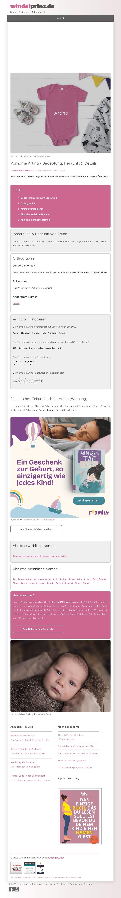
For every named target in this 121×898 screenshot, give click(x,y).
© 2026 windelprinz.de (20, 884)
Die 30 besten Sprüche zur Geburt (75, 767)
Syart (86, 583)
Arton (72, 579)
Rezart (59, 583)
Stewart (68, 583)
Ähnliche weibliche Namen (35, 214)
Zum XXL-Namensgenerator (72, 760)
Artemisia (24, 556)
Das (45, 877)
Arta (15, 556)
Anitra (16, 303)
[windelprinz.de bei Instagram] (16, 891)
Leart (24, 583)
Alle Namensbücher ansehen (36, 529)
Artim (48, 579)
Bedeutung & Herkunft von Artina (39, 197)
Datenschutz (76, 884)
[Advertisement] (60, 44)
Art (14, 579)
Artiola (34, 556)
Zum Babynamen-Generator (39, 629)
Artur (79, 579)
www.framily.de (48, 519)
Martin (50, 583)
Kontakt (38, 884)
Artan (21, 579)
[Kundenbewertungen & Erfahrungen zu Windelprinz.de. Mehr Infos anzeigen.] (30, 872)
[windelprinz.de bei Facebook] (11, 891)
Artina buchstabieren (32, 208)
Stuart (78, 583)
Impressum (49, 884)
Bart (95, 579)
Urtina (63, 556)
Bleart (16, 583)
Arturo (87, 579)
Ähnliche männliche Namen (35, 219)
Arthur (29, 579)
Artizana (44, 556)
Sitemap (88, 884)
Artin (55, 579)
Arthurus (39, 579)
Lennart (32, 583)
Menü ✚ (60, 18)
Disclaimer (62, 884)
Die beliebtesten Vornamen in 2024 (75, 746)
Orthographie (28, 203)
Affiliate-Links (56, 857)
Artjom (63, 579)
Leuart (42, 583)
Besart (102, 579)
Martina (55, 556)
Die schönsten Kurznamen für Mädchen (78, 753)
